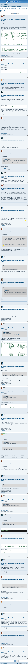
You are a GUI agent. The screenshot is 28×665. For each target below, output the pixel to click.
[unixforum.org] (14, 1)
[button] (18, 13)
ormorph (5, 159)
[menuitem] (2, 4)
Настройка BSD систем (4, 55)
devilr (5, 237)
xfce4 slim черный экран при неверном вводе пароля (14, 9)
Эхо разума (3, 225)
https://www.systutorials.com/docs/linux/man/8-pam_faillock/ (12, 314)
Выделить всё (4, 30)
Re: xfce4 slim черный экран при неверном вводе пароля (12, 63)
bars (4, 265)
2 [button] (16, 13)
